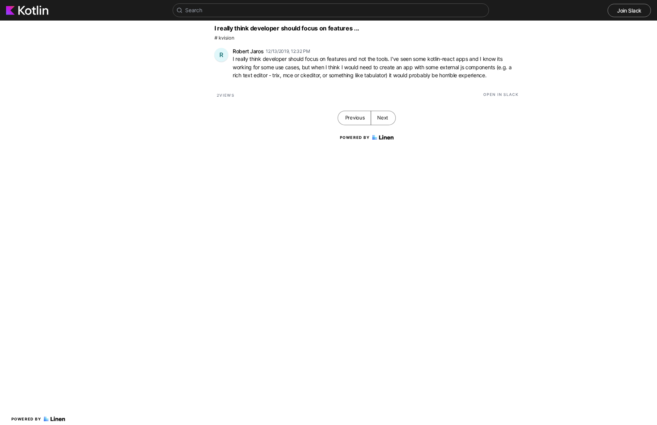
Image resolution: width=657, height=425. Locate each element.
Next (382, 118)
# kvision (224, 38)
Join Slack (629, 10)
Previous (355, 118)
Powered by (26, 419)
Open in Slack (501, 94)
